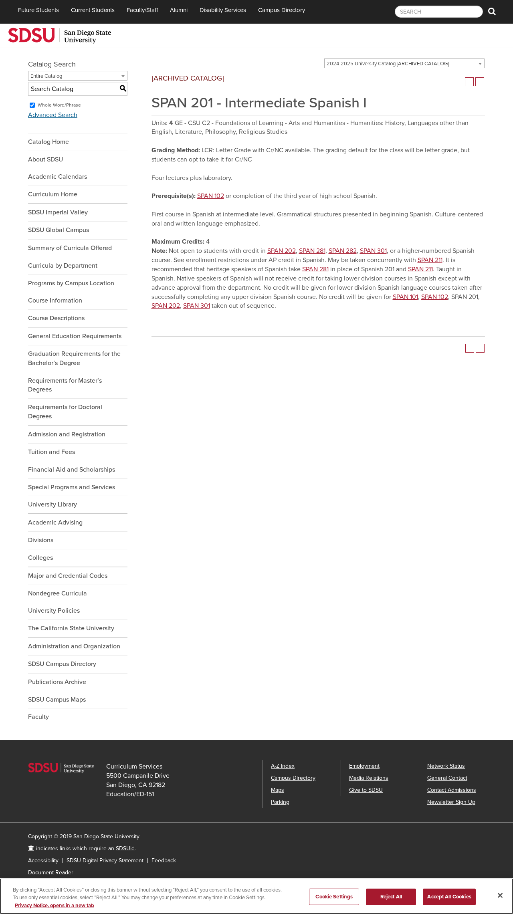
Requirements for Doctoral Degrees (65, 411)
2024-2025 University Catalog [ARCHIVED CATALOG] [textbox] (388, 64)
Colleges (40, 558)
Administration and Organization (74, 646)
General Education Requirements (74, 336)
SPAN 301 (373, 251)
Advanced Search (52, 115)
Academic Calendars (57, 177)
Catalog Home (48, 142)
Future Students (38, 10)
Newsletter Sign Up (451, 802)
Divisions (40, 540)
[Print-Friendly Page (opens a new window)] (469, 81)
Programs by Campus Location (71, 283)
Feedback (163, 860)
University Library (52, 504)
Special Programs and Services (71, 487)
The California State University (71, 628)
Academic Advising (55, 523)
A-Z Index (283, 766)
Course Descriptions (56, 318)
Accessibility (43, 860)
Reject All (391, 896)
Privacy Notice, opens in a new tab (54, 905)
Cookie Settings (334, 896)
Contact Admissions (451, 790)
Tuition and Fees (51, 452)
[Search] (492, 11)
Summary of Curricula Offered (70, 248)
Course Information (55, 301)
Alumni (179, 10)
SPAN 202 (281, 251)
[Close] (500, 895)
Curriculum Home (52, 194)
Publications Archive (57, 682)
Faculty (38, 717)
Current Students (93, 10)
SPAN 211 (430, 260)
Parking (280, 802)
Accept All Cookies (449, 896)
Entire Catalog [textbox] (46, 76)
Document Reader (50, 872)
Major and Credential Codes (67, 576)
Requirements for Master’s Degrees (65, 385)
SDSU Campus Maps (57, 700)
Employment (364, 766)
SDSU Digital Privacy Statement (105, 860)
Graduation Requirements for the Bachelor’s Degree (74, 358)
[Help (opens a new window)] (479, 81)
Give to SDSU (366, 790)
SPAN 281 (312, 251)
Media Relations (368, 778)
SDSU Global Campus (58, 230)
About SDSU (45, 159)
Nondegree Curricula (57, 593)
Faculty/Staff (142, 10)
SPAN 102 (210, 196)
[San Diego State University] (59, 35)
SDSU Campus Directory (62, 664)
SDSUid (125, 848)
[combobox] (404, 63)
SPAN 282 (343, 251)
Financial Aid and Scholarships (71, 470)
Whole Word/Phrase (59, 105)
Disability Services (223, 10)
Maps (277, 790)
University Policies (54, 611)
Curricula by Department (62, 266)
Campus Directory (281, 10)
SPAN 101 (405, 297)
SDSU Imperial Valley (58, 212)
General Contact (447, 778)
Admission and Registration (66, 434)
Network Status (446, 766)
